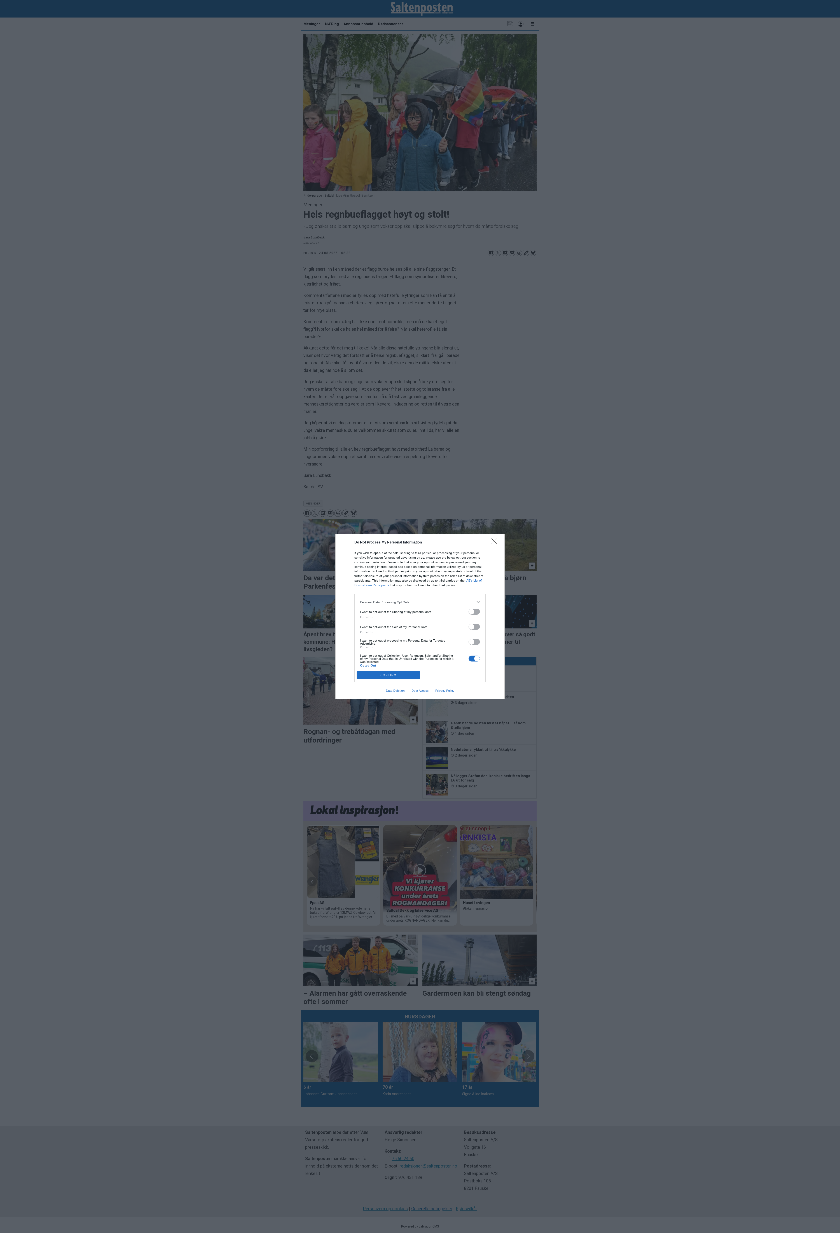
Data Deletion (395, 690)
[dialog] (420, 616)
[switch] (474, 612)
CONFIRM (388, 675)
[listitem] (420, 602)
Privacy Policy (444, 690)
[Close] (496, 542)
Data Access (420, 690)
